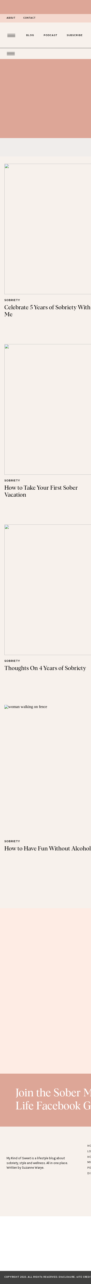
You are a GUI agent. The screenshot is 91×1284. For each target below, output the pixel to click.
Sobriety (12, 300)
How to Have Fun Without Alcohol (47, 849)
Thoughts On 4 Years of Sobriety (45, 668)
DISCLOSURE (67, 1277)
